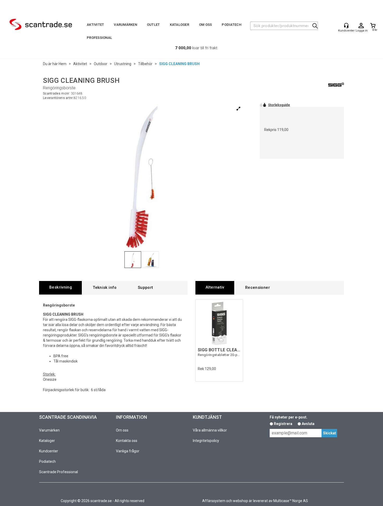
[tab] (60, 287)
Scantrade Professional (58, 472)
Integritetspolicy (206, 441)
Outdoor (100, 64)
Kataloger (179, 25)
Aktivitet (95, 25)
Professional (99, 38)
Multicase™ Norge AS (290, 501)
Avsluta (308, 424)
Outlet (153, 25)
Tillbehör (145, 64)
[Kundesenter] (346, 25)
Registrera (283, 424)
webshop (240, 501)
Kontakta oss (126, 441)
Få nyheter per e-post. (288, 417)
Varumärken (125, 25)
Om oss (205, 25)
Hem (62, 64)
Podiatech (231, 25)
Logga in (361, 26)
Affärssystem (213, 501)
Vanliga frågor (127, 451)
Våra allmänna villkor (210, 430)
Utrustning (122, 64)
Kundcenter (48, 451)
